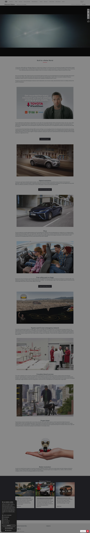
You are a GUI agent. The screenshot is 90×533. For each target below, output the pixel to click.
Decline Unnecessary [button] (9, 528)
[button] (9, 530)
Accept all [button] (9, 525)
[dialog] (45, 266)
